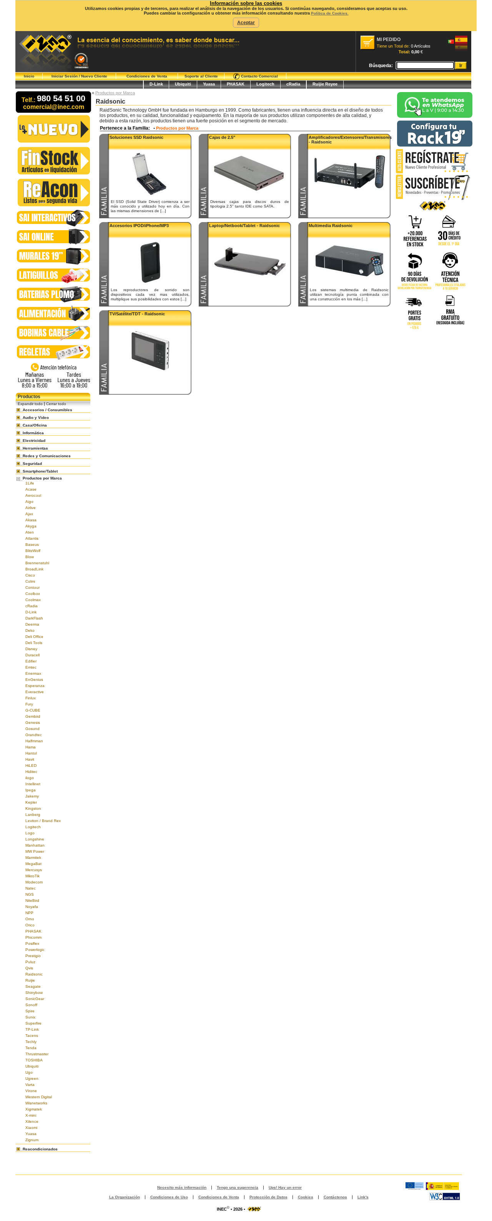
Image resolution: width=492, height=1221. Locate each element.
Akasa (31, 520)
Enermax (33, 673)
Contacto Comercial (259, 76)
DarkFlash (34, 618)
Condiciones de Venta (146, 76)
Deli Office (34, 636)
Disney (31, 649)
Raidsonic (34, 974)
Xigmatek (33, 1109)
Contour (32, 587)
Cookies (305, 1197)
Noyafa (31, 907)
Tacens (31, 1035)
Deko (30, 630)
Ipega (30, 790)
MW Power (34, 851)
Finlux (30, 698)
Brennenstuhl (37, 563)
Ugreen (31, 1078)
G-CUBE (32, 710)
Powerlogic (35, 949)
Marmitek (33, 857)
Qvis (29, 968)
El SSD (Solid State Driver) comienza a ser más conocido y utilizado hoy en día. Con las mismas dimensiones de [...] (150, 206)
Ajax (29, 514)
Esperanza (35, 686)
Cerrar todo (56, 404)
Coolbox (32, 594)
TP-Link (32, 1029)
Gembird (32, 716)
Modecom (34, 882)
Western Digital (38, 1097)
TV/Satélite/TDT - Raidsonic (137, 313)
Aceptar (246, 22)
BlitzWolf (32, 551)
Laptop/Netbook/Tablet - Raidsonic (244, 225)
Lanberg (32, 814)
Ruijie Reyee (324, 84)
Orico (30, 925)
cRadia (293, 84)
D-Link (156, 84)
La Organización (124, 1197)
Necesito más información (181, 1187)
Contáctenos (335, 1197)
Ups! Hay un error (285, 1187)
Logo (30, 833)
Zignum (31, 1140)
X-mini (30, 1115)
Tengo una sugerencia (237, 1187)
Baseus (32, 544)
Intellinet (32, 784)
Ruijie (30, 980)
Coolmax (33, 600)
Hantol (31, 753)
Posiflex (32, 943)
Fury (29, 704)
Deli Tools (33, 643)
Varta (30, 1085)
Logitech (265, 84)
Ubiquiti (183, 84)
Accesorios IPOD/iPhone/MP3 (139, 225)
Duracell (32, 655)
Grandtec (33, 735)
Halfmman (34, 741)
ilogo (29, 778)
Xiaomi (31, 1127)
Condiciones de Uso (169, 1197)
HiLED (31, 765)
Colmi (30, 581)
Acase (31, 489)
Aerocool (33, 495)
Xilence (31, 1121)
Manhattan (35, 845)
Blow (29, 557)
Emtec (31, 667)
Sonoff (31, 1005)
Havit (29, 759)
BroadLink (34, 569)
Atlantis (31, 538)
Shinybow (34, 992)
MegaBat (33, 864)
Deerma (32, 624)
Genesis (32, 722)
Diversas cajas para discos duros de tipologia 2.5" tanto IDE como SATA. (249, 203)
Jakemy (32, 796)
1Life (29, 483)
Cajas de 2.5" (222, 137)
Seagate (33, 986)
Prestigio (33, 956)
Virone (31, 1091)
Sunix (30, 1017)
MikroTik (32, 876)
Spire (30, 1011)
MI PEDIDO (389, 39)
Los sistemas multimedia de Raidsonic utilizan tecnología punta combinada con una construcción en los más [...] (349, 294)
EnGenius (34, 679)
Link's (363, 1197)
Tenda (31, 1048)
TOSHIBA (34, 1060)
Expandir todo (30, 404)
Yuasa (209, 84)
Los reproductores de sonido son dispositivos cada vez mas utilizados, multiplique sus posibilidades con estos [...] (150, 294)
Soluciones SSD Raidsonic (136, 137)
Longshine (34, 839)
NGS (29, 894)
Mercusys (33, 870)
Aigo (29, 501)
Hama (30, 747)
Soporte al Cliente (201, 76)
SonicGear (34, 999)
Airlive (30, 508)
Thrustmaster (36, 1054)
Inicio (29, 76)
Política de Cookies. (330, 13)
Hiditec (31, 772)
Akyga (31, 526)
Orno (29, 919)
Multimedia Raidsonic (330, 225)
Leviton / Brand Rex (43, 821)
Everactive (34, 692)
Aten (29, 532)
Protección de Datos (268, 1197)
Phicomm (33, 937)
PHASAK (235, 84)
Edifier (31, 661)
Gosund (32, 729)
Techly (31, 1042)
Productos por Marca (115, 93)
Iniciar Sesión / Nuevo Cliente (79, 76)
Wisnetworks (36, 1103)
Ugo (29, 1072)
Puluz (30, 962)
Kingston (33, 808)
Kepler (31, 802)
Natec (30, 888)
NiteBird (32, 900)
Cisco (30, 575)
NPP (29, 913)
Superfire (33, 1023)
